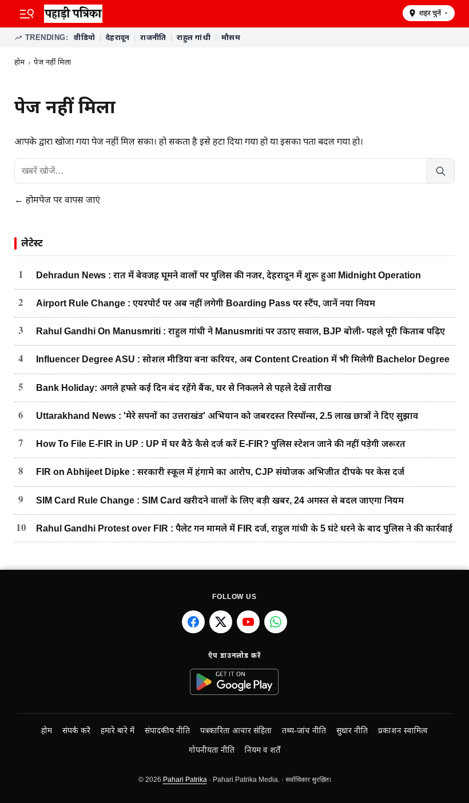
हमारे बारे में (117, 730)
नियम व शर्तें (262, 750)
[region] (264, 37)
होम (19, 62)
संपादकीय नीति (167, 730)
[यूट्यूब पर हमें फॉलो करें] (248, 621)
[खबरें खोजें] (440, 171)
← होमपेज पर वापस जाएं (57, 200)
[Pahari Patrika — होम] (219, 14)
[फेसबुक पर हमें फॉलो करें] (193, 621)
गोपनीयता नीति (211, 750)
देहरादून (117, 37)
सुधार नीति (352, 730)
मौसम (230, 37)
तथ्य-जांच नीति (304, 730)
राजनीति (153, 37)
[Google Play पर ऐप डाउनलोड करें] (235, 682)
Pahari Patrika (185, 779)
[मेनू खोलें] (26, 13)
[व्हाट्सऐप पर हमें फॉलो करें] (275, 621)
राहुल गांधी (193, 37)
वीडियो (84, 37)
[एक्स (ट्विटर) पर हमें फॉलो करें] (220, 621)
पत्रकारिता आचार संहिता (236, 730)
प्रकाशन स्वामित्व (403, 730)
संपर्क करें (76, 730)
